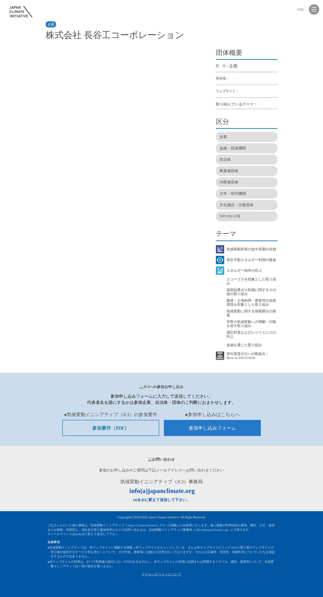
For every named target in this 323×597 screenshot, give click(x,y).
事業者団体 (228, 171)
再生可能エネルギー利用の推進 (251, 260)
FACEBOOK (291, 587)
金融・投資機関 (232, 148)
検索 (290, 9)
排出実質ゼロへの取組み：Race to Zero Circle (248, 356)
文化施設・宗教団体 (236, 205)
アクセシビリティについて (161, 574)
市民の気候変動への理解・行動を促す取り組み (251, 324)
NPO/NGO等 (229, 216)
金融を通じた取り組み (244, 345)
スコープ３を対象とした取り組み (251, 281)
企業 (51, 24)
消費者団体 (228, 182)
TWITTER (302, 587)
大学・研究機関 (232, 194)
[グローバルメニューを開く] (314, 9)
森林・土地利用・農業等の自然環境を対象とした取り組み (251, 302)
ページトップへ (314, 587)
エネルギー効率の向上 (244, 270)
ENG (300, 9)
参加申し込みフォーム (212, 428)
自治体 (225, 159)
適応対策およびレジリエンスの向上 (251, 334)
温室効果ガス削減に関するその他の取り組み (251, 292)
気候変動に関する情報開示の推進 (251, 313)
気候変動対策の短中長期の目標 (251, 249)
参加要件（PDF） (110, 428)
